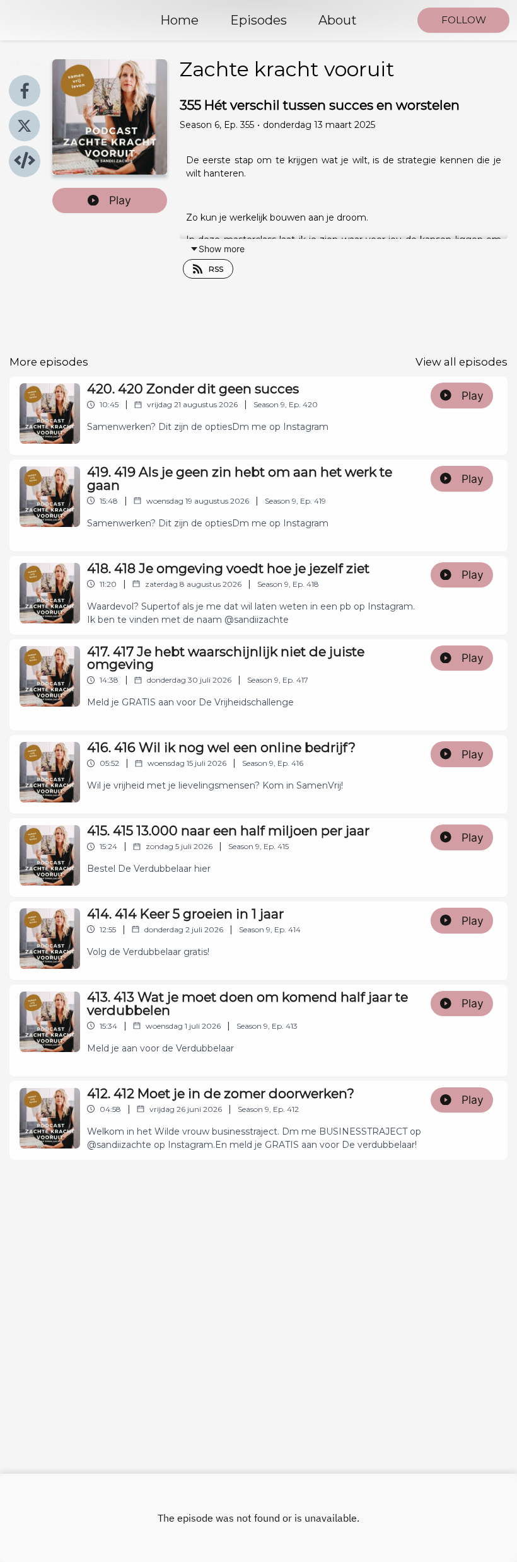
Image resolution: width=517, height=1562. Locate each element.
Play (120, 200)
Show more (222, 248)
